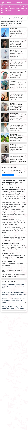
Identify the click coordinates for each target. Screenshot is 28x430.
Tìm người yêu (23, 10)
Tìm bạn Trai (23, 6)
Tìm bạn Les (14, 8)
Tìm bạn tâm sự (6, 12)
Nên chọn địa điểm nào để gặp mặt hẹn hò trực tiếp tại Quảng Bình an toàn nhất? (13, 307)
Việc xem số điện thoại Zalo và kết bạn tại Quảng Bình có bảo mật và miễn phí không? (13, 300)
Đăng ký (9, 2)
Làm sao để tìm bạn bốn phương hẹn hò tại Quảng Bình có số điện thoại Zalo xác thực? (13, 286)
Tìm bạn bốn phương (8, 6)
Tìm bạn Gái (5, 8)
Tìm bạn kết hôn (6, 10)
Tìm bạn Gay (23, 8)
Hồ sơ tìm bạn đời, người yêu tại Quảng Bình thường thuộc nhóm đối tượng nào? (13, 293)
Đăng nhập (19, 2)
